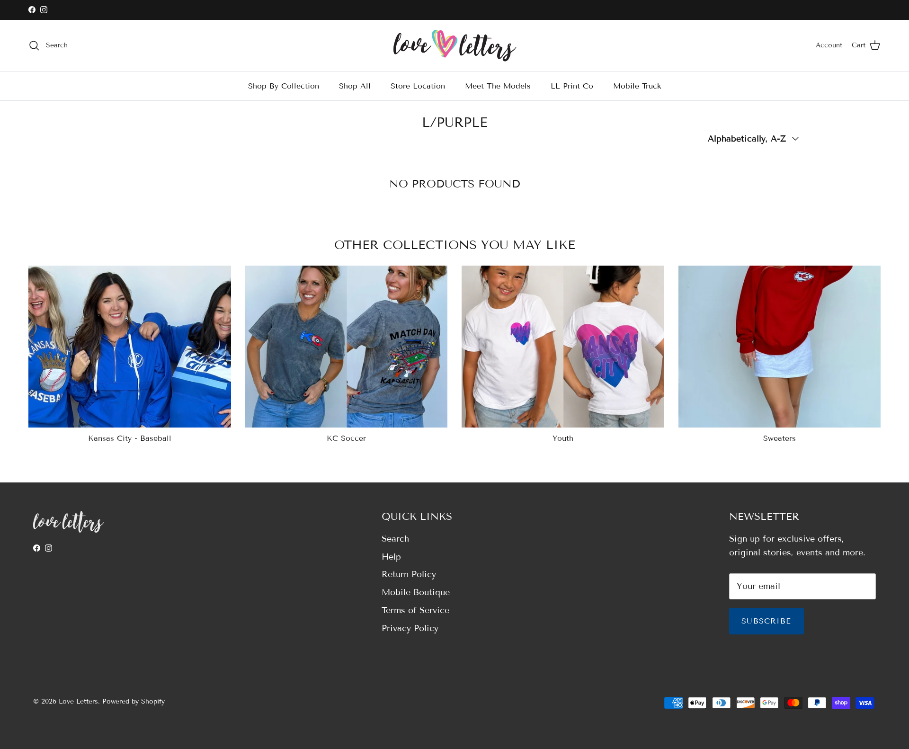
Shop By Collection (283, 85)
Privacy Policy (410, 628)
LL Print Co (572, 85)
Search (395, 539)
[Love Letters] (454, 45)
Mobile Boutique (416, 592)
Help (391, 557)
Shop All (355, 85)
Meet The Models (498, 85)
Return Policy (409, 574)
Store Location (418, 85)
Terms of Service (415, 610)
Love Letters (78, 701)
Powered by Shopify (133, 701)
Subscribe (766, 620)
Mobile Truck (637, 85)
